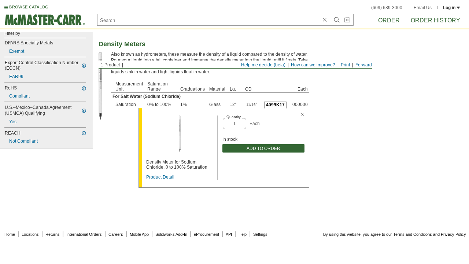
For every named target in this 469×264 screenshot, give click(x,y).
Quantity (233, 117)
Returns (52, 234)
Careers (115, 234)
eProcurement (206, 234)
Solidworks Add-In (171, 234)
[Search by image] (347, 19)
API (229, 234)
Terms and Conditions (412, 234)
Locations (30, 234)
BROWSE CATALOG (28, 7)
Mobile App (139, 234)
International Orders (84, 234)
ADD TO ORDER (263, 148)
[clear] (324, 20)
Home (9, 234)
